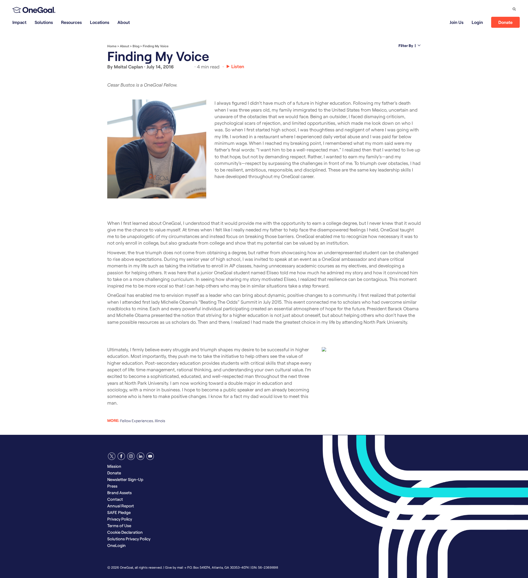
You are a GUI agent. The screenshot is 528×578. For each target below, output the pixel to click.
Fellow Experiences (136, 420)
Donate (505, 22)
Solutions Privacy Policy (128, 538)
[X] (112, 456)
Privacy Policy (119, 518)
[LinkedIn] (140, 456)
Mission (114, 466)
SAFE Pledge (119, 512)
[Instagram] (131, 456)
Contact (115, 499)
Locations (99, 22)
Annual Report (120, 505)
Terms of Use (119, 525)
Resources (71, 22)
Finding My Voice (156, 46)
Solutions (44, 22)
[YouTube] (150, 456)
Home (112, 46)
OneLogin (116, 545)
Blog (136, 46)
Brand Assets (119, 492)
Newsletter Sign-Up (125, 479)
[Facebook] (121, 456)
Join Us (456, 22)
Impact (19, 22)
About (123, 22)
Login (477, 22)
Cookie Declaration (125, 532)
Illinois (160, 420)
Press (112, 485)
